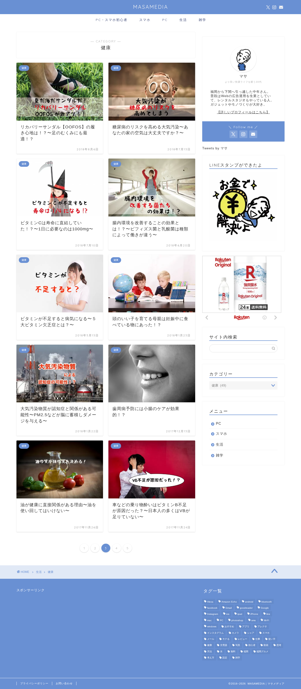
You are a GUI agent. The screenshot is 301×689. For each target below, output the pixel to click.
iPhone (254, 614)
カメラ (235, 633)
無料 (233, 651)
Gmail (229, 608)
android (249, 601)
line (268, 614)
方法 (209, 651)
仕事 (257, 639)
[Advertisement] (51, 621)
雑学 (202, 20)
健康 (50, 572)
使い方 (271, 639)
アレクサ (262, 626)
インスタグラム (215, 633)
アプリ (245, 626)
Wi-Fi (266, 620)
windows (211, 626)
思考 (279, 645)
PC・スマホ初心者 (111, 20)
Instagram (212, 614)
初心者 (251, 645)
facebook (212, 608)
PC (165, 20)
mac (209, 620)
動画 (266, 645)
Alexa (210, 601)
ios (227, 614)
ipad (240, 614)
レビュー (242, 639)
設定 (224, 657)
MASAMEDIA (150, 7)
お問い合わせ (64, 683)
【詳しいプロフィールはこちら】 (243, 112)
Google (265, 608)
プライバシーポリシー (34, 683)
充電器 (223, 645)
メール (210, 639)
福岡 (246, 651)
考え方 (210, 657)
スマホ (144, 20)
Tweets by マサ (215, 148)
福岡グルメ (262, 651)
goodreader (246, 608)
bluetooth (266, 601)
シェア (250, 633)
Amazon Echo (229, 601)
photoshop (237, 620)
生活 (183, 20)
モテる (226, 639)
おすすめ (229, 626)
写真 (237, 645)
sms (253, 620)
